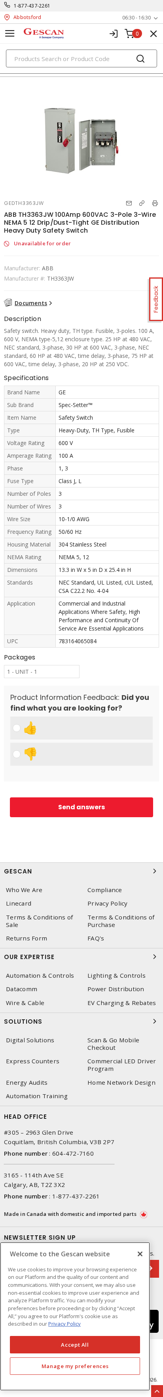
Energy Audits (26, 1082)
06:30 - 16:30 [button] (136, 17)
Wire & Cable (25, 1003)
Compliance (104, 890)
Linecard (18, 903)
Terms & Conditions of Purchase (120, 921)
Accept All (75, 1344)
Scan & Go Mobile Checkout (113, 1043)
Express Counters (32, 1061)
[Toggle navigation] (10, 33)
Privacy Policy (107, 903)
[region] (75, 1316)
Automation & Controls (40, 975)
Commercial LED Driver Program (121, 1064)
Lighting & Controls (116, 975)
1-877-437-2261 (32, 5)
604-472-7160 (73, 1153)
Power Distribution (115, 989)
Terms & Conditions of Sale (39, 921)
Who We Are (24, 890)
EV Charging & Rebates (121, 1003)
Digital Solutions (30, 1040)
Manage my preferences (75, 1366)
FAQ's (95, 938)
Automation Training (37, 1096)
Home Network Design (121, 1082)
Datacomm (21, 989)
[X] (140, 1254)
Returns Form (26, 938)
